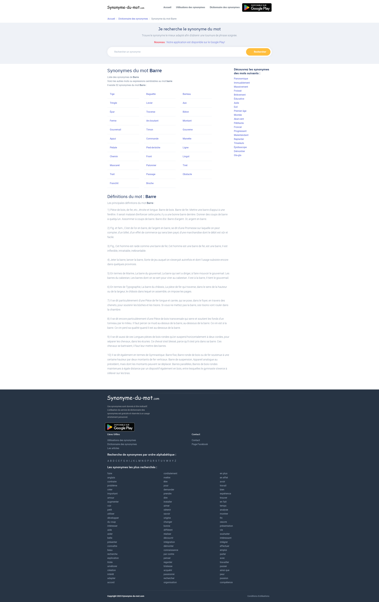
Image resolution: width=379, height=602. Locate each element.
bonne (167, 525)
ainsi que (224, 570)
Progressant (240, 131)
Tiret (185, 165)
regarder (168, 562)
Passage (150, 174)
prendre (167, 493)
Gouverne (188, 129)
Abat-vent (239, 119)
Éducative (239, 98)
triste (110, 562)
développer (113, 517)
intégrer (224, 542)
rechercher (169, 578)
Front (149, 156)
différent (168, 529)
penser (167, 558)
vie (221, 529)
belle (109, 537)
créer (109, 489)
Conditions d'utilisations (258, 596)
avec (222, 558)
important (112, 493)
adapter (111, 578)
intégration (169, 542)
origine (167, 517)
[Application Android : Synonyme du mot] (257, 7)
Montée (238, 115)
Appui (113, 138)
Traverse (150, 111)
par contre (169, 554)
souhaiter (225, 533)
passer (223, 566)
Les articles (113, 448)
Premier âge (240, 111)
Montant (187, 120)
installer (168, 501)
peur (222, 574)
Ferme (113, 120)
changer (168, 521)
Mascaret (115, 165)
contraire (112, 481)
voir (109, 505)
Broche (150, 183)
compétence (226, 582)
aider (110, 533)
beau (110, 550)
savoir (167, 513)
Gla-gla (237, 155)
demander (169, 489)
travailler (224, 562)
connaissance (171, 550)
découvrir (168, 537)
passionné (169, 574)
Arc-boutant (152, 120)
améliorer (112, 566)
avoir (222, 481)
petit (109, 509)
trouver (223, 497)
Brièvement (240, 94)
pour (166, 485)
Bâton (186, 111)
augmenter (113, 501)
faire (109, 473)
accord (110, 582)
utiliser (110, 513)
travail (223, 485)
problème (112, 485)
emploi (223, 550)
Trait (112, 174)
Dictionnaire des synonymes (225, 7)
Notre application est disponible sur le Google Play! (196, 42)
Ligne (185, 147)
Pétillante (239, 123)
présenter (112, 542)
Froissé (237, 90)
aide (109, 529)
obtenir (167, 509)
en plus (223, 473)
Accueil (167, 7)
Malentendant (241, 135)
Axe (185, 103)
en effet (224, 477)
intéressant (225, 537)
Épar (112, 111)
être (165, 481)
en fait (223, 501)
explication (113, 558)
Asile (236, 103)
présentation (226, 525)
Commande (152, 138)
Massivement (241, 86)
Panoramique (241, 78)
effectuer (224, 546)
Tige (112, 94)
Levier (149, 103)
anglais (111, 477)
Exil (236, 107)
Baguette (151, 94)
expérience (225, 493)
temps (223, 505)
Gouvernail (115, 129)
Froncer (238, 127)
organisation (170, 582)
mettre (167, 477)
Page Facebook (200, 444)
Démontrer (239, 151)
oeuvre (223, 521)
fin (221, 517)
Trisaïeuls (239, 143)
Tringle (113, 103)
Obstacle (187, 174)
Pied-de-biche (153, 147)
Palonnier (151, 165)
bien (222, 489)
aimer (167, 505)
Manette (187, 138)
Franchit (114, 183)
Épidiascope (240, 147)
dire (165, 497)
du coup (111, 521)
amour (110, 497)
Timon (149, 129)
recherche (112, 554)
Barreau (187, 94)
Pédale (113, 147)
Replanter (239, 139)
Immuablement (242, 82)
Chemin (114, 156)
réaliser (167, 533)
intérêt (110, 574)
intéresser (112, 525)
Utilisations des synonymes (190, 7)
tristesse (168, 566)
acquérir (168, 570)
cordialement (170, 473)
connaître (112, 546)
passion (224, 578)
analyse (224, 509)
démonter (169, 546)
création (111, 570)
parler (223, 554)
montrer (224, 513)
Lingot (186, 156)
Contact (196, 440)
